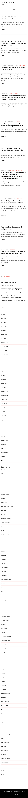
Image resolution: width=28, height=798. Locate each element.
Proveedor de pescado (6, 693)
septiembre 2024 (4, 403)
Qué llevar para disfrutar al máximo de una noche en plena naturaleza (13, 301)
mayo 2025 (3, 371)
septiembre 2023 (4, 452)
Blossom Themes (23, 792)
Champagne (3, 555)
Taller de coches (14, 93)
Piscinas (3, 681)
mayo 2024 (3, 419)
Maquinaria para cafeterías (7, 644)
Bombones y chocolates (6, 518)
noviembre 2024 (4, 395)
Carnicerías (3, 530)
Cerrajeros (20, 224)
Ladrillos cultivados (5, 640)
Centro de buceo (4, 538)
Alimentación (4, 486)
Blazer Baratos (8, 2)
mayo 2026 (3, 322)
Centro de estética (5, 543)
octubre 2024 (4, 399)
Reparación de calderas (16, 170)
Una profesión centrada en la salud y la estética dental (13, 292)
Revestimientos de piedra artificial (8, 734)
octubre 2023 (4, 448)
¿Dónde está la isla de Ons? (10, 19)
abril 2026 (3, 326)
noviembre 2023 (4, 444)
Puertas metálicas (5, 709)
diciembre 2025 (4, 342)
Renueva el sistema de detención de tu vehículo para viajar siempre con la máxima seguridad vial (13, 97)
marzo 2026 (3, 330)
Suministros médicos (5, 758)
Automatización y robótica (7, 506)
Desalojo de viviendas (6, 579)
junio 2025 (3, 367)
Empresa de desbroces (6, 587)
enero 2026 (3, 338)
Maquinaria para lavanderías (7, 648)
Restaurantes (4, 730)
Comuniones (4, 571)
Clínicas (3, 563)
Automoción (3, 510)
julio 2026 (3, 314)
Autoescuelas (4, 502)
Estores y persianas (5, 599)
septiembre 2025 (4, 354)
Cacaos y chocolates (5, 522)
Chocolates (3, 559)
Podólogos (3, 685)
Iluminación (3, 624)
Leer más (3, 29)
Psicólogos (3, 697)
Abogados (3, 469)
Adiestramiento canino (6, 473)
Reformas (3, 717)
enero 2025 (3, 387)
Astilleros (3, 498)
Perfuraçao (3, 677)
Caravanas (3, 526)
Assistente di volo (5, 494)
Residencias (3, 726)
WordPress (17, 794)
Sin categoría (4, 754)
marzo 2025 (3, 379)
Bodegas (3, 514)
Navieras (3, 665)
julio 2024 (3, 411)
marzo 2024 (3, 428)
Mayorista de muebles (6, 656)
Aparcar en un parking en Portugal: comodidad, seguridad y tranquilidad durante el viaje (13, 43)
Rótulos (2, 738)
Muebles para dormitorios (7, 660)
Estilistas (3, 595)
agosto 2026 (3, 310)
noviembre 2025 (4, 346)
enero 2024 (3, 436)
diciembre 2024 (4, 391)
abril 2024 (3, 424)
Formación (3, 612)
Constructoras (4, 575)
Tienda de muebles (5, 770)
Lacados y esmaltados (6, 636)
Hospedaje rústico (5, 620)
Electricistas (3, 583)
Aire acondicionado (5, 482)
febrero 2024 (4, 432)
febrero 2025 (4, 383)
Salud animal (4, 746)
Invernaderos (4, 628)
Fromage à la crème (5, 616)
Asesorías (3, 490)
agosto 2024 (3, 407)
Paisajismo (3, 669)
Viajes (19, 16)
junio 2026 (3, 318)
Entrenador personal (5, 591)
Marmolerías (4, 652)
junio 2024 (3, 415)
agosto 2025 (3, 358)
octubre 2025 (4, 350)
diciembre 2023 (4, 440)
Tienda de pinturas (5, 774)
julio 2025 (3, 363)
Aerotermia (3, 477)
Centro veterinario (5, 547)
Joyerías (3, 632)
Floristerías (3, 608)
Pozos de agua (4, 689)
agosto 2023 (3, 456)
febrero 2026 (4, 334)
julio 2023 (3, 460)
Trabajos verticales (5, 778)
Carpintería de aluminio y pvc (7, 534)
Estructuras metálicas (6, 604)
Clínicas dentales (21, 65)
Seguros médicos (4, 750)
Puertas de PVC (4, 705)
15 (4, 276)
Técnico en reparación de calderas (8, 766)
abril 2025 (3, 375)
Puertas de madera (5, 701)
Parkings (19, 198)
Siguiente (8, 276)
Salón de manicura (5, 742)
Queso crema (4, 713)
